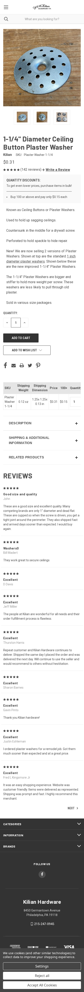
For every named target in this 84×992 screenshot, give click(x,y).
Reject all (42, 975)
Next (71, 808)
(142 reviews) (31, 169)
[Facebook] (5, 365)
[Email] (13, 365)
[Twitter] (30, 365)
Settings (42, 966)
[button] (56, 170)
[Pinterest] (38, 365)
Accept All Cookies (42, 985)
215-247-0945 (44, 924)
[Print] (22, 365)
